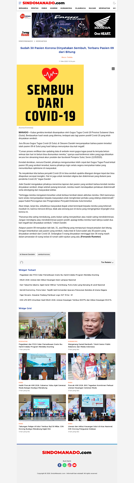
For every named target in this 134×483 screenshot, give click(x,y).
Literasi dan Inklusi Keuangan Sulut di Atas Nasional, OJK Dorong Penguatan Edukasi (90, 427)
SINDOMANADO (26, 41)
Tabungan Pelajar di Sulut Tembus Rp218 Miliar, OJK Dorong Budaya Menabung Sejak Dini (41, 427)
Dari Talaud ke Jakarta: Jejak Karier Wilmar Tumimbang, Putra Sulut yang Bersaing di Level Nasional (62, 285)
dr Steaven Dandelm (27, 254)
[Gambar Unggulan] (50, 125)
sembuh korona (44, 254)
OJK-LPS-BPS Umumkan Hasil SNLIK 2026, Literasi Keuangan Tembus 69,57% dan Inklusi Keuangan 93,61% (65, 300)
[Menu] (19, 3)
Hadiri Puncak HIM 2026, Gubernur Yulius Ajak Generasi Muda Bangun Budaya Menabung (42, 386)
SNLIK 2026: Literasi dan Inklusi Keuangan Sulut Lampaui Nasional (48, 280)
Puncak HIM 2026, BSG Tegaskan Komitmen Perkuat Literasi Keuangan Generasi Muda (90, 386)
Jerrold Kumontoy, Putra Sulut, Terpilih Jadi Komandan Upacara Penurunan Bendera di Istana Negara (63, 290)
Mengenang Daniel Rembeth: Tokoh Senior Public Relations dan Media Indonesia (89, 345)
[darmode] (114, 3)
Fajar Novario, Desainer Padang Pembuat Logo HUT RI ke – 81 (46, 295)
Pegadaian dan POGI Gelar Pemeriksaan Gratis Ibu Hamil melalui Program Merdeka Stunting (59, 275)
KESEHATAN (41, 41)
